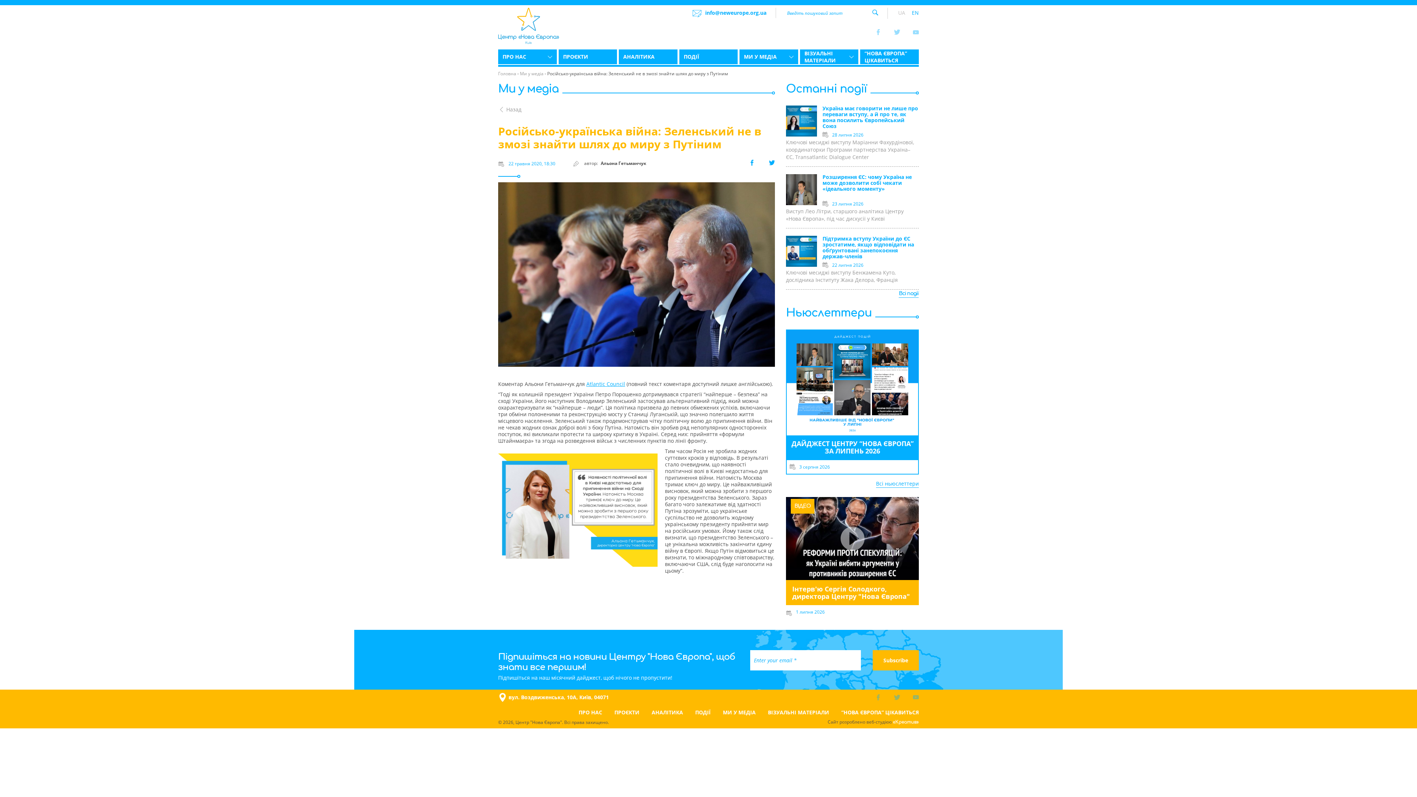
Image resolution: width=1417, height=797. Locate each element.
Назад (513, 109)
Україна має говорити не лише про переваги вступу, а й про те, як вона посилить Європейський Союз (870, 118)
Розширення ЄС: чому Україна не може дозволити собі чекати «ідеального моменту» (867, 183)
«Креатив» (906, 722)
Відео (802, 506)
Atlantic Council (605, 383)
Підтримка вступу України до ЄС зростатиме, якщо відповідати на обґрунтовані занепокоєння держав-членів (868, 248)
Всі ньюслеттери (897, 483)
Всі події (908, 293)
